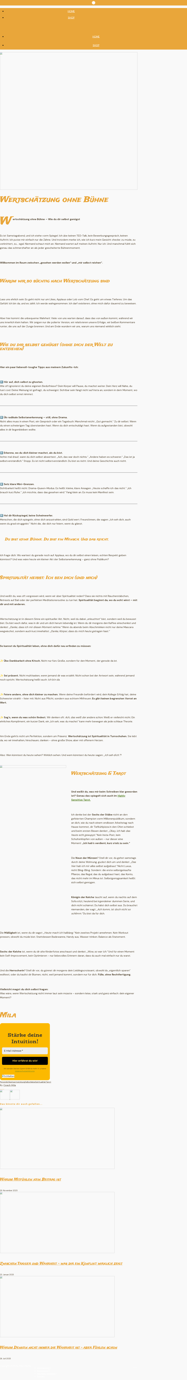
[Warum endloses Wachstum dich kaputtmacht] (15, 1098)
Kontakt (41, 1376)
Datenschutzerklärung (24, 1071)
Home (71, 11)
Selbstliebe (30, 1082)
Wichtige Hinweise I (46, 1373)
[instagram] (134, 1366)
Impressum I (43, 1370)
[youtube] (136, 1366)
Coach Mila (9, 1085)
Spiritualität (40, 1082)
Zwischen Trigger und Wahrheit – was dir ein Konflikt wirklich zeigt (61, 1263)
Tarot (48, 1082)
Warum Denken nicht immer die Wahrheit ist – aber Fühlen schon (58, 1347)
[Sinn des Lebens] (5, 1098)
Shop (71, 17)
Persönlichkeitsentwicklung (12, 1082)
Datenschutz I (44, 1368)
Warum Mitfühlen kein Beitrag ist (30, 1179)
